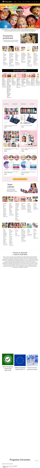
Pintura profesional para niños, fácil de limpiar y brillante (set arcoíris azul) (28, 172)
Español (6, 467)
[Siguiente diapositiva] (7, 49)
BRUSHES (23, 104)
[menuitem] (23, 2)
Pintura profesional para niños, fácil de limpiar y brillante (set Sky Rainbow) (11, 172)
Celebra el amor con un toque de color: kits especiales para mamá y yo (10, 126)
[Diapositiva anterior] (3, 49)
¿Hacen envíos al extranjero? (7, 463)
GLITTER (32, 104)
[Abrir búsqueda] (32, 2)
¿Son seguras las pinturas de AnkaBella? (9, 466)
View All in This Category (20, 179)
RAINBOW (14, 104)
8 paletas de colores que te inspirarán (26, 125)
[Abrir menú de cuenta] (34, 2)
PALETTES (6, 104)
